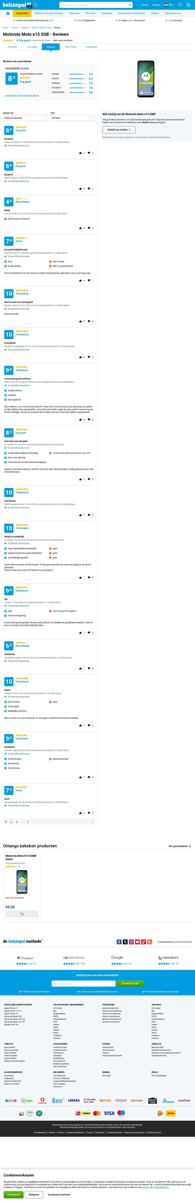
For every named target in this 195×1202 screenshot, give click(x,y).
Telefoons (74, 13)
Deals (155, 1072)
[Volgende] (92, 822)
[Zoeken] (130, 4)
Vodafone (57, 1035)
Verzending (9, 1076)
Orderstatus (9, 1078)
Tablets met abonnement (14, 1061)
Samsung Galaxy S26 (13, 1016)
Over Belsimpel (59, 1076)
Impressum (100, 1132)
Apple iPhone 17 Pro (12, 1011)
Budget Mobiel (59, 1014)
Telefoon (14, 28)
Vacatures (57, 1087)
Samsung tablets (11, 1050)
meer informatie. (129, 1127)
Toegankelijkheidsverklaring (64, 1081)
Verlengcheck (107, 1047)
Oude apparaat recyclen (112, 1056)
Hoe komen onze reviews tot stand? (22, 95)
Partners (60, 1132)
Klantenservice (173, 13)
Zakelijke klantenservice (161, 1050)
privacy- (146, 1187)
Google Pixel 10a (11, 1025)
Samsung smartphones (112, 1011)
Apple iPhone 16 (11, 1014)
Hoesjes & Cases (60, 1047)
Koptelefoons (58, 1058)
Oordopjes (57, 1056)
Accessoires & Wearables (131, 13)
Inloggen (156, 5)
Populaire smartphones (18, 1004)
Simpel (56, 1030)
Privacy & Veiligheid (61, 1078)
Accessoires (60, 1044)
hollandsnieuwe (59, 1019)
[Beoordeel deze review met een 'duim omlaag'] (89, 152)
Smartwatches (59, 1061)
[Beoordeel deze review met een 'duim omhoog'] (80, 152)
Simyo (55, 1033)
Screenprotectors (60, 1050)
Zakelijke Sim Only (159, 1056)
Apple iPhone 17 (11, 1008)
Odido (55, 1027)
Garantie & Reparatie (12, 1081)
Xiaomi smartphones (111, 1016)
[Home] (8, 13)
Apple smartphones (110, 1008)
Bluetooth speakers (61, 1064)
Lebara (56, 1025)
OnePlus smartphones (111, 1014)
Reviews (57, 28)
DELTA (55, 1016)
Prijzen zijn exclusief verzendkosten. (128, 1125)
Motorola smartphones (111, 1019)
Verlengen (106, 13)
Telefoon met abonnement (48, 13)
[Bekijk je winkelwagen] (188, 5)
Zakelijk (156, 1044)
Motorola (25, 28)
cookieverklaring (161, 1187)
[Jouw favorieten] (180, 5)
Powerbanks (58, 1053)
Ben (54, 1011)
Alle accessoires (59, 1066)
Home (5, 28)
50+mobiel (57, 1008)
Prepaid (105, 1053)
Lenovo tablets (10, 1058)
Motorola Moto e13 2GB (41, 28)
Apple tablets (9, 1047)
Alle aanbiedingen (159, 1076)
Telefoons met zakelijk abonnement (166, 1053)
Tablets (155, 13)
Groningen (106, 1076)
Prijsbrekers (22, 13)
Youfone (56, 1038)
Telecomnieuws (108, 1050)
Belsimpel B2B (157, 1047)
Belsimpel (59, 1072)
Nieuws (52, 1132)
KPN (55, 1022)
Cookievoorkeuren (114, 1132)
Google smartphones (111, 1022)
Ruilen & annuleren (12, 1084)
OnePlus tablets (10, 1056)
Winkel (106, 1072)
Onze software (59, 1084)
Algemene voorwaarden (134, 1132)
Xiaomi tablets (10, 1053)
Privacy (90, 1132)
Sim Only (90, 13)
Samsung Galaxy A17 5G (14, 1022)
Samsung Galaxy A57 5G (14, 1019)
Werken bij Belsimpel (75, 1132)
